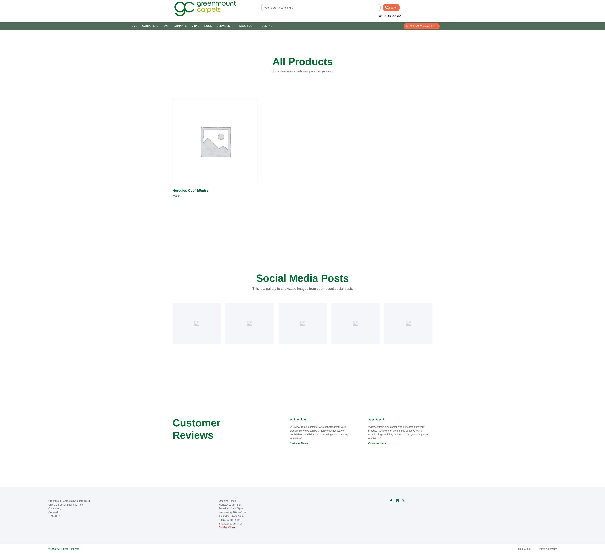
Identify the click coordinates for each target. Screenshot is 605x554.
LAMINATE (180, 26)
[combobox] (321, 7)
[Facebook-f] (391, 500)
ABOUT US (245, 26)
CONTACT (268, 26)
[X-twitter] (404, 500)
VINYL (195, 26)
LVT (166, 26)
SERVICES (223, 26)
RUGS (208, 26)
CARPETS (148, 26)
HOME (133, 26)
